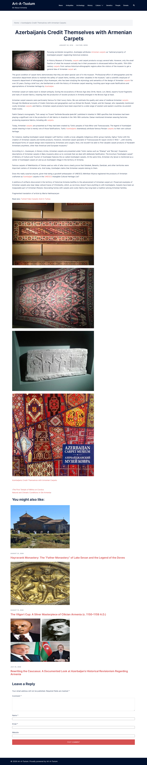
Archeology (80, 5)
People (117, 5)
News (61, 5)
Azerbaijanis (71, 128)
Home (16, 23)
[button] (134, 5)
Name (15, 715)
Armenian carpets (98, 52)
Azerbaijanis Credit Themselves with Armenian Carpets (34, 480)
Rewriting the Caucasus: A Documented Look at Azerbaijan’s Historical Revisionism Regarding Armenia (69, 673)
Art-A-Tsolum (23, 4)
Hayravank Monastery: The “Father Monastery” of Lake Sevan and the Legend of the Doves (68, 557)
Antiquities (69, 5)
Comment (17, 696)
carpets (76, 60)
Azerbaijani (27, 176)
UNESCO (48, 176)
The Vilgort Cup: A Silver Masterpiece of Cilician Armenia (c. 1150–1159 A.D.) (58, 614)
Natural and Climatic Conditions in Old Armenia (31, 492)
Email (15, 724)
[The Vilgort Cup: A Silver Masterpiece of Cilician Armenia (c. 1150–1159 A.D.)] (40, 583)
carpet (70, 69)
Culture (98, 5)
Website (15, 732)
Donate (125, 5)
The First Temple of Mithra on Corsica (28, 490)
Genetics (109, 5)
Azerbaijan (49, 86)
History (90, 5)
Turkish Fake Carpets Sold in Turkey (35, 199)
